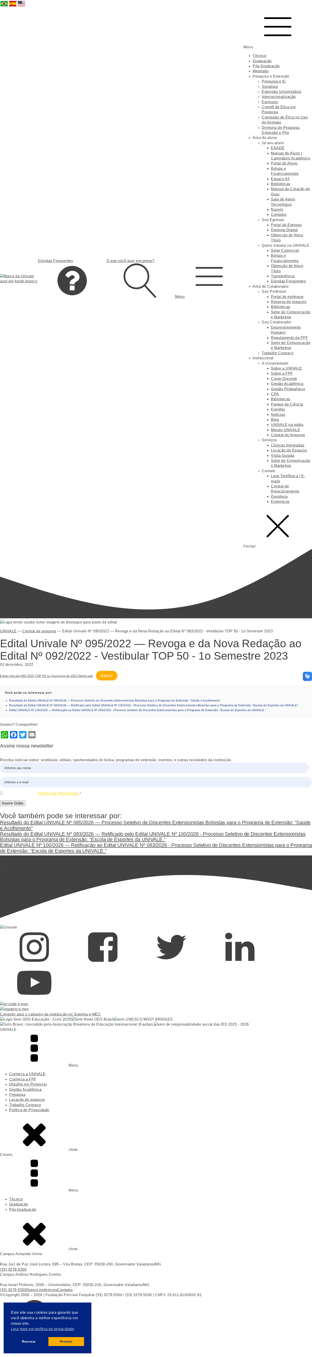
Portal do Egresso (286, 225)
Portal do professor (287, 297)
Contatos (278, 215)
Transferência (283, 276)
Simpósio (270, 87)
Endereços (280, 502)
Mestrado (261, 71)
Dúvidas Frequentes (288, 281)
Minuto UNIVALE (285, 430)
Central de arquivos (39, 631)
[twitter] (171, 963)
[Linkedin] (240, 963)
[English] (21, 6)
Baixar (106, 675)
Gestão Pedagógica (288, 389)
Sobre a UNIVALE (286, 368)
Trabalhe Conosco (277, 353)
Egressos (270, 102)
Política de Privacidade (29, 1110)
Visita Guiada (282, 456)
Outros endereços (41, 1290)
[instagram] (34, 963)
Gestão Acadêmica (287, 384)
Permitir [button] (66, 1341)
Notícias (278, 415)
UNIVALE (8, 631)
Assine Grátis (13, 803)
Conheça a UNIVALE (27, 1074)
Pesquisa (17, 1095)
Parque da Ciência (287, 404)
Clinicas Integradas (287, 445)
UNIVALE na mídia (287, 425)
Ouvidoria (279, 496)
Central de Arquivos (288, 435)
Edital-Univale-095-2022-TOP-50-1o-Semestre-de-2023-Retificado (46, 676)
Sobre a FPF (282, 373)
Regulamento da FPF (289, 338)
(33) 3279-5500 (13, 1290)
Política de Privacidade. (58, 793)
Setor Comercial (285, 250)
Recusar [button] (29, 1341)
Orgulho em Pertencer (28, 1084)
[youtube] (34, 999)
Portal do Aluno (284, 163)
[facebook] (103, 963)
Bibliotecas (280, 184)
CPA (275, 394)
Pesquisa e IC (274, 81)
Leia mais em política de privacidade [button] (42, 1329)
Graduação (262, 61)
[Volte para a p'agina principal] (19, 279)
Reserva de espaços (288, 302)
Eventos (278, 409)
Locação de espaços (27, 1100)
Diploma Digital (284, 230)
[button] (209, 278)
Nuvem (277, 209)
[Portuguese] (4, 6)
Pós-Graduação (266, 66)
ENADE (278, 148)
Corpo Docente (284, 379)
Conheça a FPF (23, 1079)
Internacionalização (279, 97)
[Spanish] (13, 6)
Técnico (260, 56)
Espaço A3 (280, 179)
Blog (275, 420)
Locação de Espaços (289, 450)
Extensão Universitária (281, 92)
